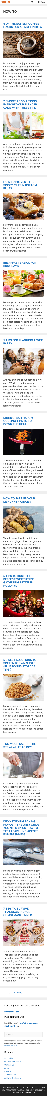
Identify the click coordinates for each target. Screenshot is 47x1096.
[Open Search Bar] (32, 2)
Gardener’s (9, 1012)
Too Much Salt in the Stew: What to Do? (19, 745)
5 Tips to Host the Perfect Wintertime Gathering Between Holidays (18, 580)
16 (14, 992)
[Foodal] (5, 2)
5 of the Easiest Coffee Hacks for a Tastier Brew (22, 25)
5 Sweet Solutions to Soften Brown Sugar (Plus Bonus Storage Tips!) (19, 664)
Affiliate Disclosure (12, 1078)
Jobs (6, 1068)
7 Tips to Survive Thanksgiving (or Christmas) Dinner (17, 912)
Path (16, 1012)
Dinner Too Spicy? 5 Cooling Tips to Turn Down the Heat (19, 421)
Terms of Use (10, 1075)
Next (20, 992)
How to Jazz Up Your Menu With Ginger (19, 500)
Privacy (7, 1071)
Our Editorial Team (12, 1061)
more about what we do (10, 1045)
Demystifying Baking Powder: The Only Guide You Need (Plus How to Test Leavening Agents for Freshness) (21, 828)
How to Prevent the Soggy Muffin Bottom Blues (20, 185)
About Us (8, 1058)
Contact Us (9, 1065)
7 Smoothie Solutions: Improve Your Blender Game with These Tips (20, 104)
